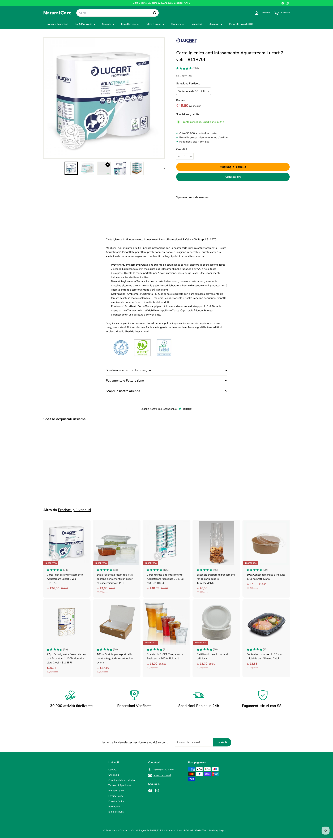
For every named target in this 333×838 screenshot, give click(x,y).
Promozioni (196, 24)
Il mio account (115, 811)
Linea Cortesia (128, 24)
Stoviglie (107, 24)
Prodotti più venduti (74, 509)
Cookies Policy (116, 801)
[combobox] (117, 13)
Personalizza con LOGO (241, 24)
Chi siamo (113, 774)
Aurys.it (222, 830)
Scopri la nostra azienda (123, 391)
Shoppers (176, 24)
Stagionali (214, 24)
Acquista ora (233, 177)
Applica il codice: (177, 3)
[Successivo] (162, 168)
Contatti (112, 769)
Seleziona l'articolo (188, 83)
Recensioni (114, 806)
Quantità (181, 149)
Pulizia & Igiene (153, 24)
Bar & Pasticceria (84, 24)
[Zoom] (104, 98)
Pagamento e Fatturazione (125, 380)
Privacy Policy (115, 796)
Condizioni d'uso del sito (121, 780)
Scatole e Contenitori (57, 24)
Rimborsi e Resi (116, 790)
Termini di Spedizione (119, 785)
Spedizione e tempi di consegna (128, 370)
